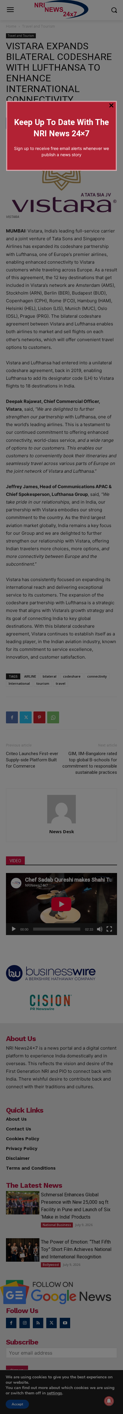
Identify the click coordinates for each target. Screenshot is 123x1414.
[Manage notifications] (109, 1401)
